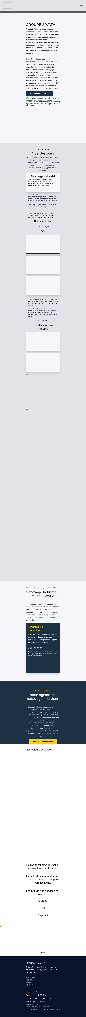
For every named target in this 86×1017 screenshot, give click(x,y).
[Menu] (81, 5)
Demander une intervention (39, 93)
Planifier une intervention (43, 741)
